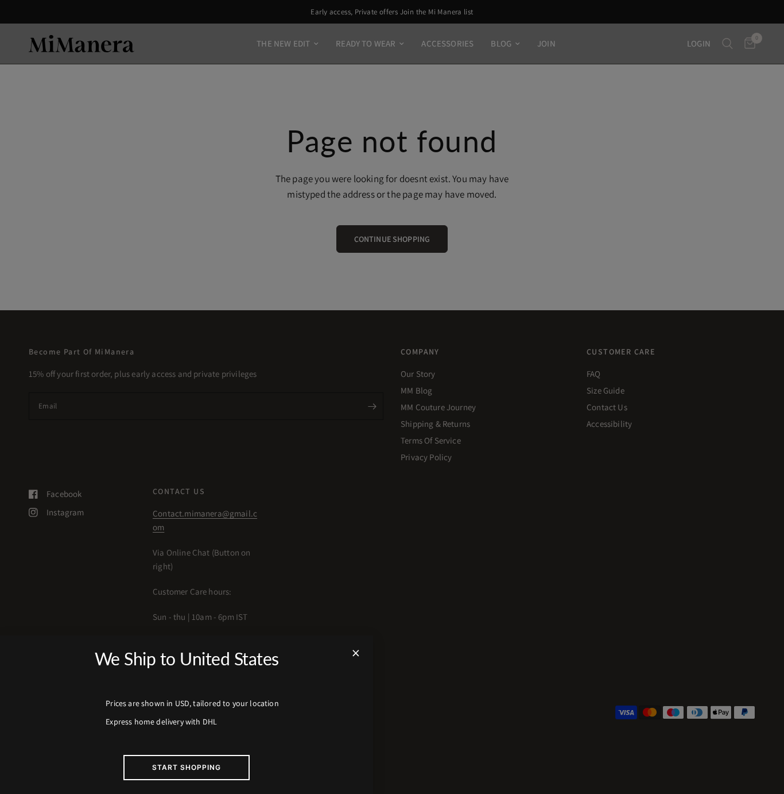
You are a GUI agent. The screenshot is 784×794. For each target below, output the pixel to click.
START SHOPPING (186, 767)
